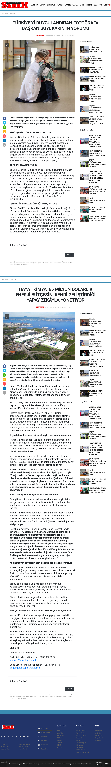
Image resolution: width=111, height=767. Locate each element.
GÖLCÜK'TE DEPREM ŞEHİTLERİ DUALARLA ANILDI (96, 88)
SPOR (82, 5)
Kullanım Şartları (24, 744)
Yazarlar (44, 736)
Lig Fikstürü (80, 740)
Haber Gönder (23, 749)
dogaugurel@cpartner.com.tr (25, 667)
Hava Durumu (81, 731)
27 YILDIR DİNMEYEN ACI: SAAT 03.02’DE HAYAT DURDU (96, 70)
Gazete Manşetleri (82, 752)
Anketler (98, 733)
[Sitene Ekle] (28, 736)
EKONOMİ (51, 5)
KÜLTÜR (89, 5)
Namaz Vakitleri (81, 735)
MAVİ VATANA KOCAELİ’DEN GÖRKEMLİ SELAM (95, 49)
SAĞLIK (68, 5)
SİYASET (59, 5)
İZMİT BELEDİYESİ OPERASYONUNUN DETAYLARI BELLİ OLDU (97, 153)
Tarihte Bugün (81, 743)
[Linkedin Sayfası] (17, 736)
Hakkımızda (5, 744)
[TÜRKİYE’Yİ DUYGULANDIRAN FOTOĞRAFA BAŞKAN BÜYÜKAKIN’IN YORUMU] (39, 76)
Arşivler (44, 741)
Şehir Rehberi (80, 750)
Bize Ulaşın (44, 749)
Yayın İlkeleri (5, 746)
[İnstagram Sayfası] (9, 736)
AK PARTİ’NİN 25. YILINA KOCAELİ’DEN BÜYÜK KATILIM (97, 79)
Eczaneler (79, 738)
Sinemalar (79, 745)
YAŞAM (75, 5)
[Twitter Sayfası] (5, 736)
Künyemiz (44, 745)
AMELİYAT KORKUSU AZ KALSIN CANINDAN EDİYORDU (97, 209)
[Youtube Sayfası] (13, 736)
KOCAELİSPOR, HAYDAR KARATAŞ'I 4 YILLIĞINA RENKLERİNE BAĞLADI (97, 218)
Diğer (96, 5)
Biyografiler (99, 735)
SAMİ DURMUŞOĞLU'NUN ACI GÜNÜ (97, 200)
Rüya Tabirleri (99, 738)
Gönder (69, 255)
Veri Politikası (5, 749)
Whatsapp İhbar (24, 746)
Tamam (99, 765)
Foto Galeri (45, 728)
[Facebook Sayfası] (2, 736)
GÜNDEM (34, 5)
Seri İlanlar (79, 747)
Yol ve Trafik (80, 733)
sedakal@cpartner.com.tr (23, 660)
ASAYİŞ (42, 5)
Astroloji (98, 740)
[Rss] (21, 736)
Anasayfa (5, 13)
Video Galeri (45, 732)
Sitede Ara (98, 731)
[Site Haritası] (25, 736)
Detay (100, 763)
